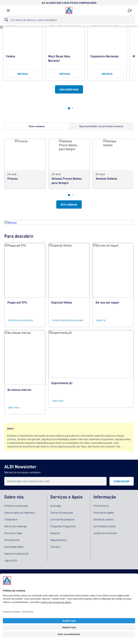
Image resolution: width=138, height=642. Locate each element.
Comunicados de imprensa (19, 512)
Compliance (11, 519)
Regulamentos (58, 540)
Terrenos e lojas (13, 533)
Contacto (55, 546)
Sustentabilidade (14, 546)
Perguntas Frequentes (63, 526)
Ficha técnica (101, 505)
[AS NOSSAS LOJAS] (130, 10)
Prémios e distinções (16, 505)
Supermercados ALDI (16, 553)
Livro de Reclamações (62, 519)
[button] (8, 11)
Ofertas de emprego (15, 526)
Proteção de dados (103, 512)
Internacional (11, 540)
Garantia (55, 533)
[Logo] (69, 10)
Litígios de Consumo (105, 533)
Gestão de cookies (103, 519)
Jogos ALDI (10, 560)
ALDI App (55, 505)
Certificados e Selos (104, 526)
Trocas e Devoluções (61, 512)
